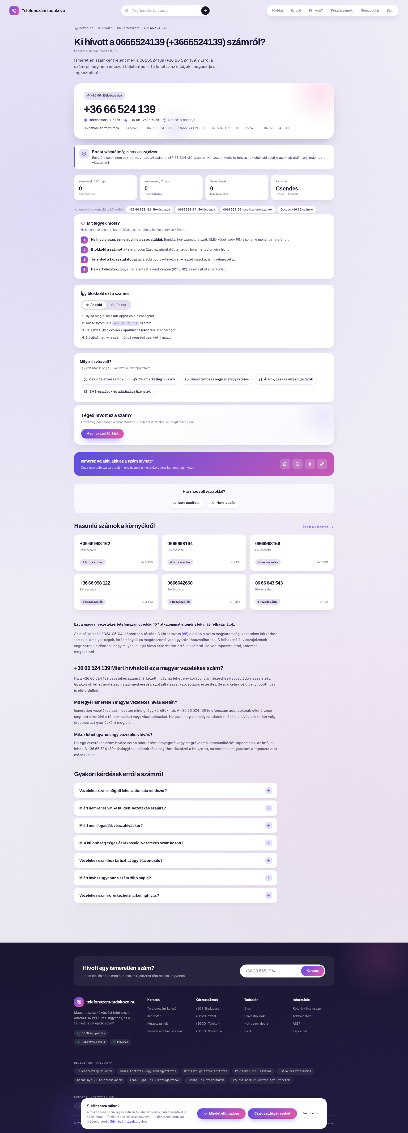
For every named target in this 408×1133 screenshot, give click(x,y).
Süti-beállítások (122, 1121)
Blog (390, 10)
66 (185, 634)
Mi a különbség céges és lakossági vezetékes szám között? (131, 843)
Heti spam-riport (256, 1023)
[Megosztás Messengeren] (285, 464)
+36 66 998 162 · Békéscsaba (149, 209)
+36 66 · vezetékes (144, 120)
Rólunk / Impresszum (308, 1008)
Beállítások (310, 1113)
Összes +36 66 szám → (296, 209)
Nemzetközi (370, 10)
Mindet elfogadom (224, 1113)
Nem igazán (226, 503)
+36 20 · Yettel (206, 1016)
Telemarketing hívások (157, 379)
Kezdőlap (86, 28)
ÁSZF (296, 1023)
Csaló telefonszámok (106, 379)
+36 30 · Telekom (208, 1023)
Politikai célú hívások (253, 1071)
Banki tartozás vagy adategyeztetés (220, 379)
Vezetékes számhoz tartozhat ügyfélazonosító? (121, 860)
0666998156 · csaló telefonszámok (247, 209)
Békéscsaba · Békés (104, 120)
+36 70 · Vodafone (209, 1031)
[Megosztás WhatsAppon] (297, 464)
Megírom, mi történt (102, 433)
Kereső (296, 10)
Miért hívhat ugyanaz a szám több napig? (115, 877)
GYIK (247, 1031)
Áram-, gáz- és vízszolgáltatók (288, 379)
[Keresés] (205, 10)
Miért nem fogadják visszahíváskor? (111, 825)
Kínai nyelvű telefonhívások (99, 1080)
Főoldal (277, 10)
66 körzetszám (128, 28)
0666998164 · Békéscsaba (196, 209)
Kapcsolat (300, 1031)
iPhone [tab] (120, 305)
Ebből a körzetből (316, 527)
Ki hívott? (316, 10)
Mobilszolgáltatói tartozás (205, 1071)
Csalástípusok (254, 1016)
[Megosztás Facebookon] (310, 464)
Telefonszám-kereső (162, 1008)
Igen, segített (188, 503)
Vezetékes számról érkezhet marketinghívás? (119, 895)
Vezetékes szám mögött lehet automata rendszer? (123, 790)
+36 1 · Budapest (207, 1008)
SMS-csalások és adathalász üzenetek (120, 391)
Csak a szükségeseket (272, 1113)
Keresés (313, 971)
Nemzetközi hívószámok (165, 1031)
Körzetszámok (342, 10)
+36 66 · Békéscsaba (106, 95)
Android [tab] (96, 305)
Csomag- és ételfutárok (205, 1080)
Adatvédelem (302, 1016)
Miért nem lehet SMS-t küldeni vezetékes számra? (122, 808)
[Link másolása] (322, 464)
